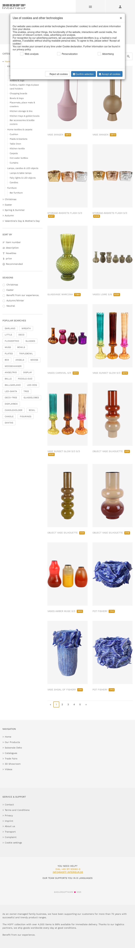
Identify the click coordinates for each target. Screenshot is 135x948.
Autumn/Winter (15, 300)
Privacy (9, 815)
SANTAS (9, 422)
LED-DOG (32, 385)
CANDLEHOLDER (13, 410)
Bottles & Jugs (17, 80)
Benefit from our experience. (22, 295)
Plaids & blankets (18, 139)
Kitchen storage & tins (21, 111)
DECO (21, 334)
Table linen (15, 143)
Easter (8, 204)
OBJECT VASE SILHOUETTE (111, 451)
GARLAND (10, 328)
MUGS (8, 347)
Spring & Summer (15, 210)
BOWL (32, 410)
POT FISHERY (103, 611)
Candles (14, 182)
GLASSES (30, 341)
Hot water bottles (19, 158)
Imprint (9, 821)
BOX (7, 360)
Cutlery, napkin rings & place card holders (24, 87)
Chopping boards (18, 93)
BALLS (8, 378)
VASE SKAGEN (58, 134)
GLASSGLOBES (31, 397)
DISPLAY (27, 372)
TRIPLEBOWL (26, 353)
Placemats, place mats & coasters (22, 104)
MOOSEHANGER (13, 366)
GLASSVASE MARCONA (63, 294)
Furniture (12, 188)
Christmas (10, 199)
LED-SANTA (11, 391)
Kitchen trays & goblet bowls (25, 116)
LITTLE (8, 334)
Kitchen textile (17, 148)
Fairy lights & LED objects (23, 178)
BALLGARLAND (13, 385)
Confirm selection (85, 74)
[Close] (120, 16)
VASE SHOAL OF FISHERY (64, 689)
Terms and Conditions (17, 810)
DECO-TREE (11, 397)
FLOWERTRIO (12, 341)
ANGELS (19, 360)
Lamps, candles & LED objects (22, 168)
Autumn (9, 215)
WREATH (26, 328)
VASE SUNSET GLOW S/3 (110, 372)
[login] (120, 6)
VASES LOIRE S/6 (106, 294)
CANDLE (9, 416)
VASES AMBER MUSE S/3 (64, 611)
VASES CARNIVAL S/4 (62, 372)
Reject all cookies (59, 74)
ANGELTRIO (11, 372)
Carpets (14, 153)
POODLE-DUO (25, 378)
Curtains (14, 163)
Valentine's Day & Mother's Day (22, 221)
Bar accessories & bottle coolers (22, 122)
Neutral (10, 305)
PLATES (9, 353)
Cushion (14, 134)
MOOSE (34, 360)
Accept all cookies (111, 74)
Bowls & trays (17, 98)
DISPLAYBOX (11, 404)
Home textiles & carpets (19, 129)
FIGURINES (25, 416)
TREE (26, 391)
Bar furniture (16, 192)
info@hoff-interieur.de (68, 872)
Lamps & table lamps (20, 173)
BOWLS (21, 347)
